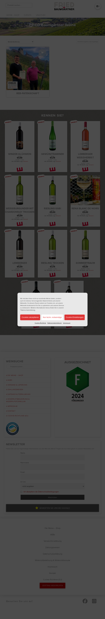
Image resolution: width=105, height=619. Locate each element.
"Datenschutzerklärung (27, 310)
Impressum (66, 323)
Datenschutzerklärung (54, 323)
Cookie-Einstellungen (74, 317)
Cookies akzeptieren (30, 317)
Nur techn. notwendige (52, 317)
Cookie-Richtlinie (40, 323)
